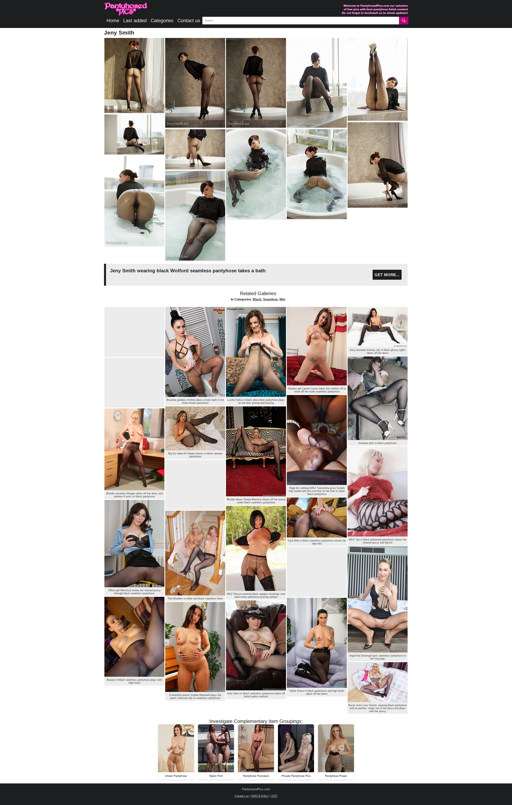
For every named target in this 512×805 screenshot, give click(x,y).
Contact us (188, 20)
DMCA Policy (260, 796)
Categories (162, 20)
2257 (274, 796)
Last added (135, 20)
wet (282, 299)
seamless (270, 299)
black (257, 299)
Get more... (387, 275)
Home (113, 20)
